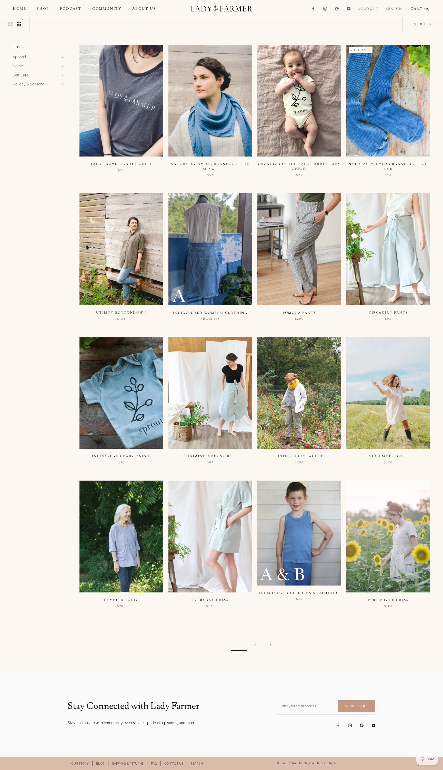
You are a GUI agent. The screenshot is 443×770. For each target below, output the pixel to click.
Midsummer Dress (388, 456)
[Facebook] (313, 9)
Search (394, 9)
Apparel (19, 57)
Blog (100, 763)
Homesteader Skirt (210, 456)
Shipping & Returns (128, 763)
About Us (144, 8)
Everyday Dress (210, 600)
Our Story (80, 763)
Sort (421, 24)
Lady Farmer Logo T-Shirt (121, 164)
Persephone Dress (388, 600)
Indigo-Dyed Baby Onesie (121, 456)
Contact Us (173, 763)
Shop (43, 8)
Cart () (420, 8)
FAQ (154, 763)
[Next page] (271, 645)
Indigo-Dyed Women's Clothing (210, 313)
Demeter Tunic (121, 600)
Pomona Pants (299, 313)
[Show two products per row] (10, 24)
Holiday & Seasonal (29, 84)
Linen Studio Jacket (299, 456)
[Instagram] (325, 9)
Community (107, 8)
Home (19, 8)
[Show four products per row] (19, 24)
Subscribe (356, 706)
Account (368, 9)
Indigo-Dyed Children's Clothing (299, 593)
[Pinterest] (337, 9)
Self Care (20, 75)
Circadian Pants (388, 312)
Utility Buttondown (121, 312)
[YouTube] (348, 9)
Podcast (71, 8)
